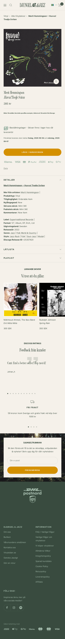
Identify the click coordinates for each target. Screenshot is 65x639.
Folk (23, 236)
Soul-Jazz (31, 236)
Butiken (7, 537)
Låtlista (9, 249)
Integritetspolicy (43, 556)
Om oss (7, 532)
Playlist (9, 258)
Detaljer (9, 180)
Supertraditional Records (21, 219)
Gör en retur (9, 563)
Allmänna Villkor (43, 551)
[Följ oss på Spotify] (20, 607)
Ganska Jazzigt (11, 557)
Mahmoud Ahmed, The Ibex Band (19, 321)
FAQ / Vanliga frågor (45, 532)
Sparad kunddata (43, 561)
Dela (6, 168)
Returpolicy (41, 571)
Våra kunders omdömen (15, 542)
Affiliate (39, 582)
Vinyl (6, 16)
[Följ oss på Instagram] (13, 607)
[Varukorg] (59, 5)
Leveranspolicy (43, 576)
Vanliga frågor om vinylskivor (44, 539)
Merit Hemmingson (30, 192)
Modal (41, 236)
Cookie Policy (42, 566)
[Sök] (10, 5)
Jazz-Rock (15, 236)
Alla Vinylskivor (18, 16)
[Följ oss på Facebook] (7, 607)
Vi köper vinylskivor (45, 545)
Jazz (13, 233)
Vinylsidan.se (10, 552)
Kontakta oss (10, 547)
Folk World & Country (26, 233)
